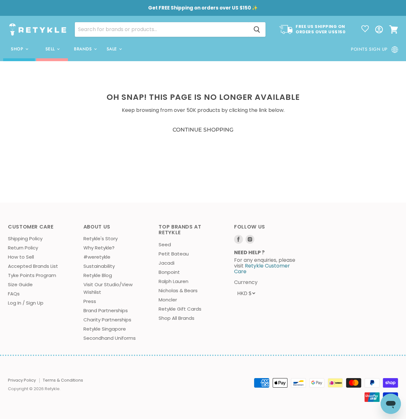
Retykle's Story (100, 238)
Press (89, 301)
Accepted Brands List (33, 266)
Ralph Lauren (173, 281)
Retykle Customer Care (262, 268)
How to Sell (21, 257)
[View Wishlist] (365, 29)
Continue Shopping (203, 129)
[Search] (256, 29)
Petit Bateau (174, 253)
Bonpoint (169, 272)
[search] (161, 29)
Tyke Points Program (32, 275)
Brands (83, 49)
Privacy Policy (22, 380)
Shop (18, 49)
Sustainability (99, 266)
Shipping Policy (25, 238)
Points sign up (369, 49)
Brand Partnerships (105, 310)
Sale (113, 49)
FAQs (14, 293)
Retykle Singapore (104, 329)
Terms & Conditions (63, 380)
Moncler (168, 299)
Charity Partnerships (107, 319)
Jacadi (166, 263)
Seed (165, 244)
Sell (50, 49)
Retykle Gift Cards (180, 309)
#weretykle (96, 257)
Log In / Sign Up (25, 303)
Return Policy (23, 247)
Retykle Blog (97, 275)
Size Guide (20, 284)
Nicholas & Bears (178, 290)
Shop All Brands (176, 318)
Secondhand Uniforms (109, 338)
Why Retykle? (99, 247)
